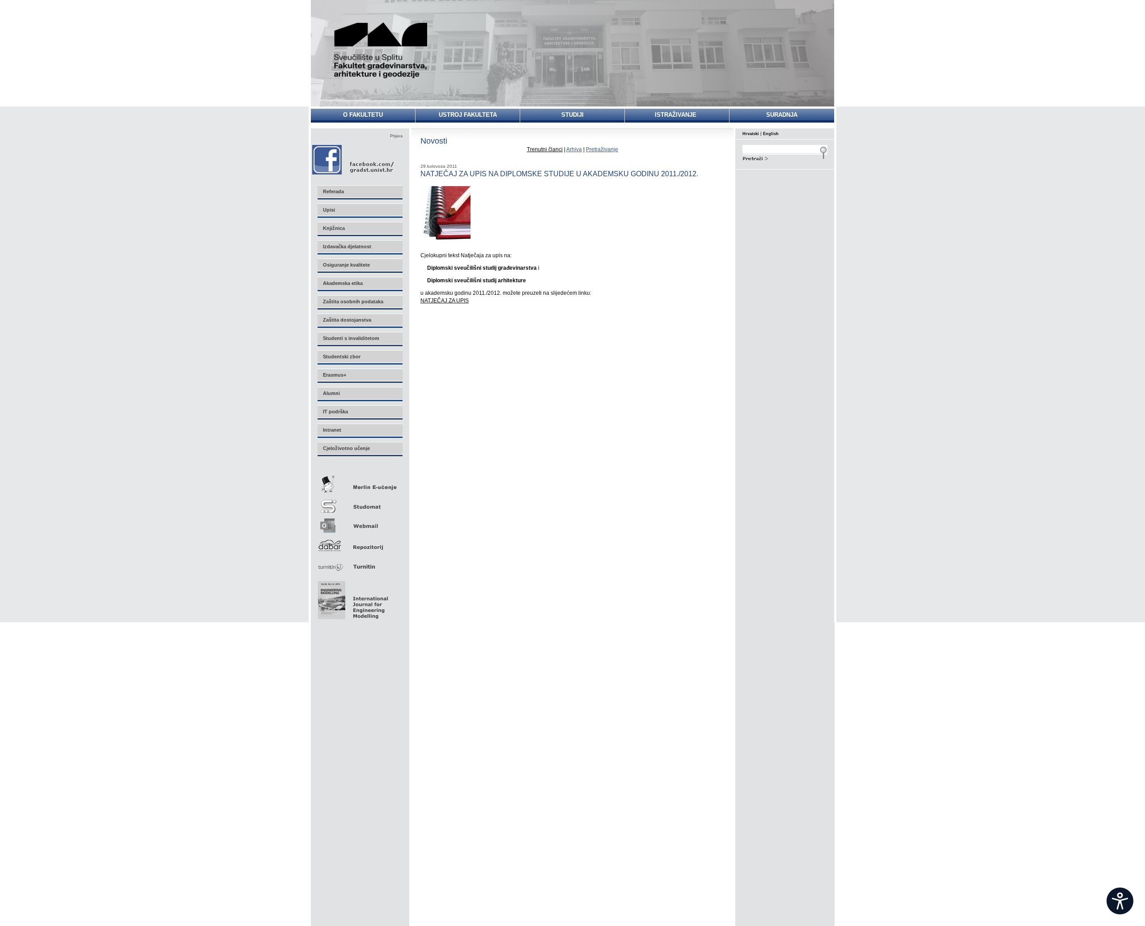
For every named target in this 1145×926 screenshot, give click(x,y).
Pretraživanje (602, 149)
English (771, 134)
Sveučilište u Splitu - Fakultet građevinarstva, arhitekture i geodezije (381, 50)
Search (784, 157)
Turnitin (360, 563)
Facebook (353, 159)
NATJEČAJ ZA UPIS (444, 300)
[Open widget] (1120, 901)
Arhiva (574, 149)
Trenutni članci (545, 149)
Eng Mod (352, 597)
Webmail (360, 523)
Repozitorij (360, 543)
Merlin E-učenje (360, 482)
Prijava (396, 136)
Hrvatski (750, 134)
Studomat (360, 503)
